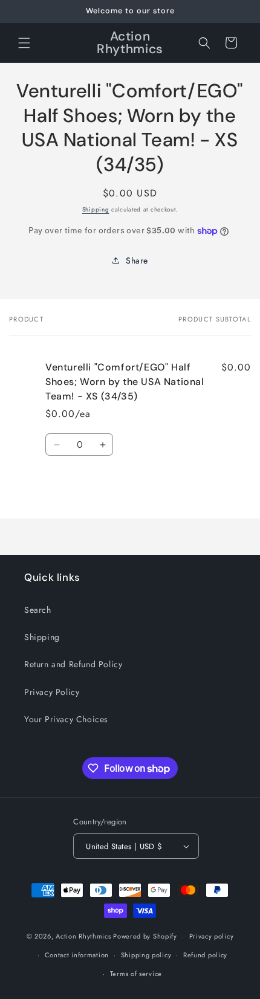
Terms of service (136, 973)
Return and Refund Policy (73, 664)
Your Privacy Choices (66, 719)
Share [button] (137, 260)
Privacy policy (211, 936)
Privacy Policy (51, 692)
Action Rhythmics (83, 936)
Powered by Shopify (145, 936)
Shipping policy (146, 955)
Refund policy (205, 955)
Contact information (77, 955)
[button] (24, 43)
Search (37, 610)
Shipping (95, 209)
